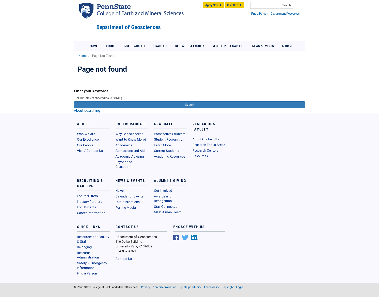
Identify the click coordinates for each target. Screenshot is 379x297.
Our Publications (127, 202)
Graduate (160, 46)
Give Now (233, 5)
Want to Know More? (130, 139)
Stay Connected (165, 207)
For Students (86, 207)
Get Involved (163, 191)
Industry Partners (89, 202)
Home (94, 46)
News (119, 191)
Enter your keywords (91, 91)
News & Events (263, 46)
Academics (123, 145)
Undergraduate (134, 46)
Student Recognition (169, 139)
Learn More (162, 145)
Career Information (91, 213)
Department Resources (285, 13)
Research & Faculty (190, 46)
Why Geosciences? (129, 134)
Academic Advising (129, 156)
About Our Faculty (205, 139)
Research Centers (205, 150)
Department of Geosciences (128, 27)
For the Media (125, 208)
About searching (87, 110)
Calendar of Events (129, 196)
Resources (200, 156)
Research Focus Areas (208, 145)
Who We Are (86, 134)
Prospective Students (169, 134)
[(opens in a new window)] (176, 238)
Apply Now (212, 5)
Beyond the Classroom (123, 164)
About (110, 46)
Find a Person (259, 13)
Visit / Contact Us (90, 151)
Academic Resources (169, 156)
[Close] (4, 292)
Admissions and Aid (130, 151)
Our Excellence (88, 139)
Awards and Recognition (163, 198)
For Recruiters (87, 196)
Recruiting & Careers (228, 46)
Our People (85, 145)
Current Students (166, 151)
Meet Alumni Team (168, 212)
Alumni (287, 46)
